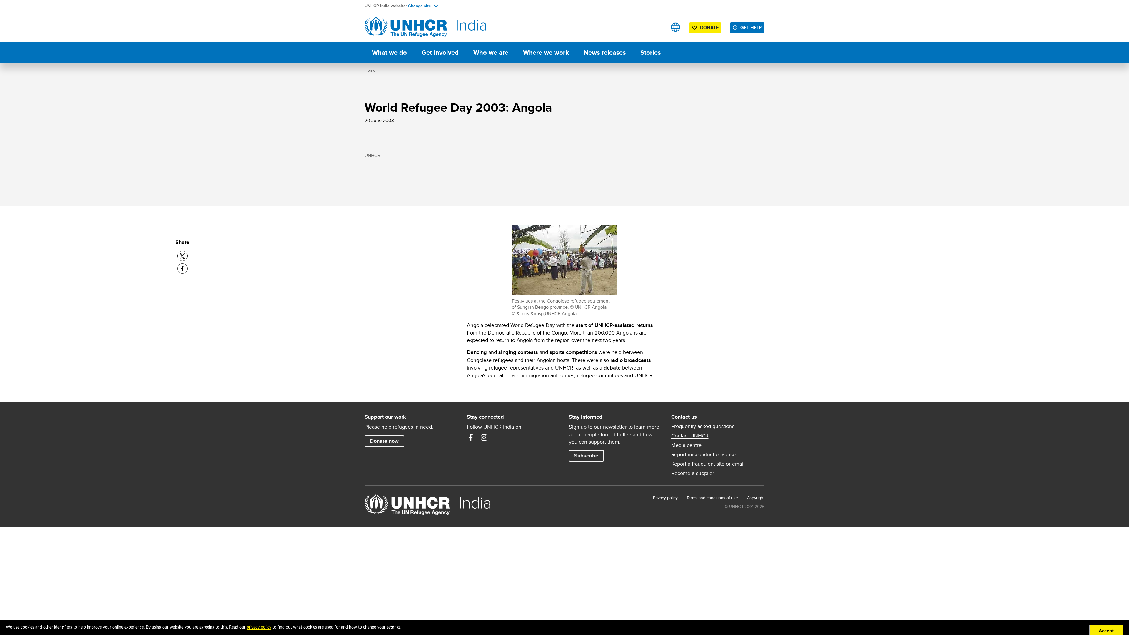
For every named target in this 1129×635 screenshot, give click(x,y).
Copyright (755, 498)
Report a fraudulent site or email (707, 464)
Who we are (490, 52)
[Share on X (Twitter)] (182, 256)
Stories (650, 52)
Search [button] (657, 27)
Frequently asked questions (702, 426)
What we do (389, 52)
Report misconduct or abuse (703, 454)
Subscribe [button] (586, 455)
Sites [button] (675, 27)
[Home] (406, 27)
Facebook (471, 437)
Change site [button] (419, 6)
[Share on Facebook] (182, 268)
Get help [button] (751, 27)
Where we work (546, 52)
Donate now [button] (384, 441)
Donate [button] (709, 27)
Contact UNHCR (690, 435)
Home (370, 70)
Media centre (686, 445)
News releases (605, 52)
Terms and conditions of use (712, 498)
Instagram (484, 437)
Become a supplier (692, 473)
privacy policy (259, 627)
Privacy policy (665, 498)
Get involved (440, 52)
